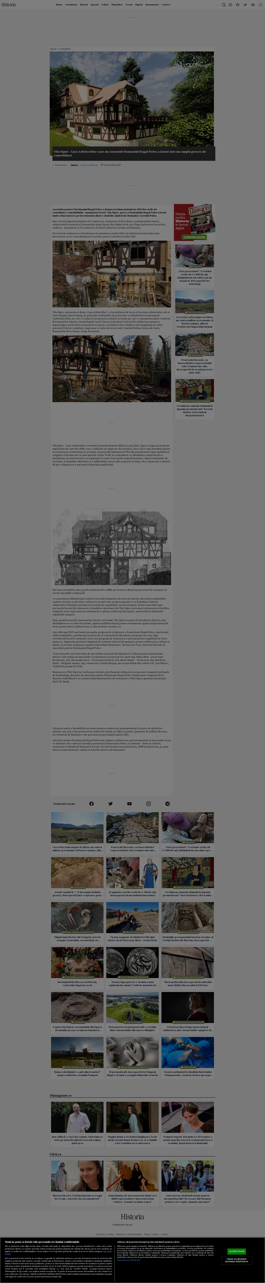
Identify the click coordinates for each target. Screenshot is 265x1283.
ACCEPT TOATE (236, 1251)
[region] (132, 1260)
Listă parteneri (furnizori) (128, 1260)
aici (57, 1269)
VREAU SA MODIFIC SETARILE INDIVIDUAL (236, 1260)
